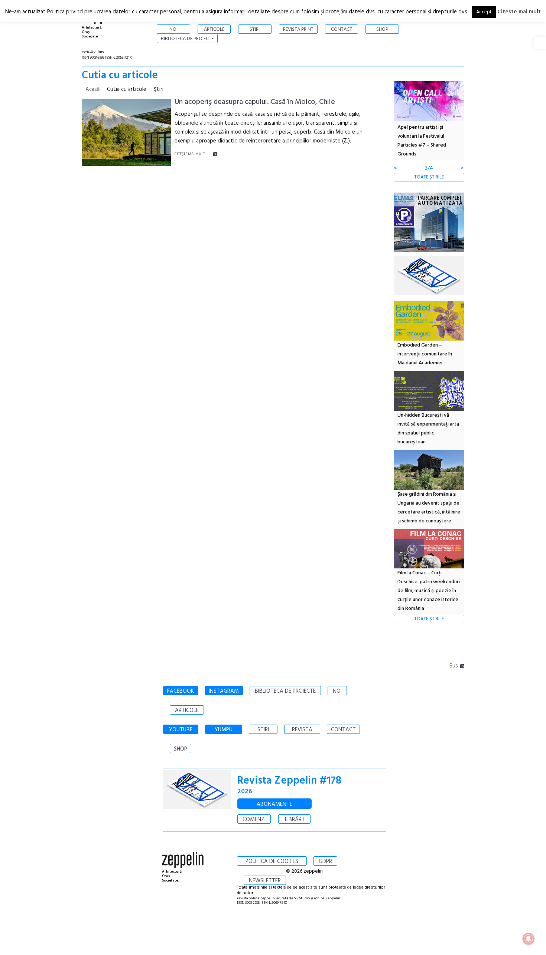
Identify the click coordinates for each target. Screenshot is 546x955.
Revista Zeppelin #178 (289, 780)
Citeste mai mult (519, 11)
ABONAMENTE (274, 804)
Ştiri (158, 89)
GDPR (325, 861)
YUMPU (224, 729)
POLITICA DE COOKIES (272, 861)
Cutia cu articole (126, 89)
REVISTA (302, 729)
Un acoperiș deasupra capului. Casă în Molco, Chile (255, 102)
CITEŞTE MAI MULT (190, 154)
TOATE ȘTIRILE (429, 177)
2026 (244, 791)
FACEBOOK (180, 691)
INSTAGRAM (224, 691)
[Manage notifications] (528, 939)
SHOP (180, 749)
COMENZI (254, 819)
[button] (540, 43)
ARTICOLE (187, 710)
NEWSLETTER (265, 880)
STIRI (263, 729)
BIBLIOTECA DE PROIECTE (285, 691)
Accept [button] (483, 12)
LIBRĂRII (294, 819)
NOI (337, 691)
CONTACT (343, 729)
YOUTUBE (180, 729)
